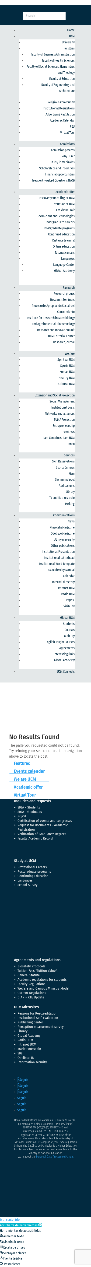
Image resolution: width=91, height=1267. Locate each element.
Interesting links (64, 654)
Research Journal (64, 342)
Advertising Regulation (60, 114)
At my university (64, 540)
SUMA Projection (64, 420)
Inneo (71, 444)
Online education (64, 246)
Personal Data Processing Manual (55, 1156)
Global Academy (64, 271)
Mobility (69, 636)
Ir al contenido (10, 1220)
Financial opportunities (60, 174)
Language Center (64, 265)
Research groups (64, 294)
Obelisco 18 (26, 1058)
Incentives (68, 432)
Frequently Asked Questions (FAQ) (53, 180)
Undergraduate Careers (60, 222)
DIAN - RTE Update (31, 997)
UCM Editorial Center (61, 336)
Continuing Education (33, 876)
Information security (32, 1062)
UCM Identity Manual (61, 570)
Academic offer (65, 192)
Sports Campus (65, 467)
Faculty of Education (62, 79)
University (68, 42)
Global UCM (67, 618)
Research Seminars (62, 300)
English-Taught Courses (60, 642)
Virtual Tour (67, 133)
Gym (72, 474)
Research (69, 288)
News (71, 521)
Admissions (67, 144)
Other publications (63, 546)
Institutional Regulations (59, 108)
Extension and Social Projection (55, 395)
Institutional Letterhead (59, 558)
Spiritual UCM (66, 360)
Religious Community (61, 102)
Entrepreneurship (63, 426)
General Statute (29, 975)
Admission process (63, 150)
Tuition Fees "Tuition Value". (37, 971)
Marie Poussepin (29, 1049)
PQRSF (70, 600)
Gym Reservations (63, 461)
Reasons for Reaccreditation (37, 1013)
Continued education (61, 234)
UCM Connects (66, 672)
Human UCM (67, 372)
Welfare (70, 354)
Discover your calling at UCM (57, 198)
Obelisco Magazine (63, 534)
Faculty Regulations (31, 984)
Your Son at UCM (64, 204)
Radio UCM (68, 594)
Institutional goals (63, 408)
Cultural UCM (66, 384)
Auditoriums (67, 486)
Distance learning (63, 240)
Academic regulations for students (42, 979)
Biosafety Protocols (31, 966)
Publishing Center (30, 1022)
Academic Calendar (62, 120)
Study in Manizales (63, 162)
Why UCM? (68, 156)
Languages (68, 259)
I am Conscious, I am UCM (59, 438)
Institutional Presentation (58, 552)
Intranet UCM (66, 588)
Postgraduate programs (59, 228)
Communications (64, 515)
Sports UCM (67, 366)
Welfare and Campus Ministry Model (43, 988)
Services (69, 455)
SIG (20, 1053)
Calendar (69, 576)
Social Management (62, 401)
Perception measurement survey (41, 1027)
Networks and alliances (60, 414)
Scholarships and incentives (57, 168)
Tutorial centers (65, 253)
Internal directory (63, 582)
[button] (21, 1225)
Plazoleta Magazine (62, 527)
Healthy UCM (67, 378)
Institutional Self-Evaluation (38, 1018)
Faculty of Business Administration (53, 54)
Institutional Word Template (57, 564)
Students (69, 624)
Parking (70, 504)
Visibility (69, 606)
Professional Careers (32, 867)
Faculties (69, 48)
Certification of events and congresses (45, 821)
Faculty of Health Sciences (58, 61)
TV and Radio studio (62, 498)
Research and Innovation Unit (56, 330)
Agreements (67, 648)
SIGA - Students (29, 807)
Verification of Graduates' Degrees (42, 834)
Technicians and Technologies (56, 216)
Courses (70, 630)
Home (71, 30)
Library (70, 492)
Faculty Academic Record (35, 838)
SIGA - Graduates (30, 812)
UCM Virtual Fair (65, 210)
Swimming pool (65, 480)
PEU (72, 127)
